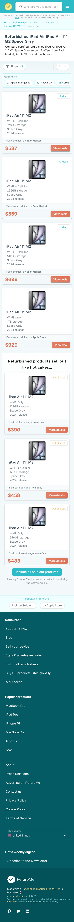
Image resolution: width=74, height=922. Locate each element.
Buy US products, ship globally (28, 673)
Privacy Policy (16, 800)
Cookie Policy (16, 809)
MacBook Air (15, 732)
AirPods (11, 741)
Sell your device (17, 646)
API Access (14, 682)
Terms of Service (18, 818)
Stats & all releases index (24, 655)
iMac (9, 750)
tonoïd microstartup (18, 896)
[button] (62, 67)
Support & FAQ (16, 628)
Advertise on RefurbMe (23, 782)
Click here (12, 901)
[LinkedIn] (27, 910)
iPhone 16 (13, 723)
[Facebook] (9, 910)
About (10, 765)
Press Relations (17, 774)
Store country (14, 831)
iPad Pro (12, 714)
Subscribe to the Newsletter (26, 861)
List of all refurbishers (22, 664)
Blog (9, 637)
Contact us (14, 791)
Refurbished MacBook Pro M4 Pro (41, 888)
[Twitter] (18, 910)
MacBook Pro (15, 705)
